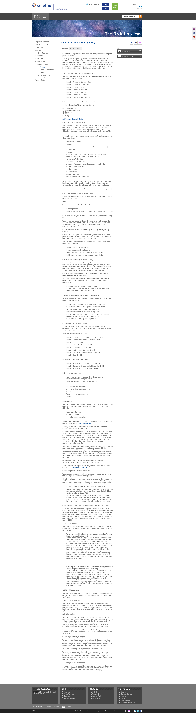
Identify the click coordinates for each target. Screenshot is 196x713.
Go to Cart (139, 8)
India (63, 707)
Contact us (126, 51)
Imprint (42, 73)
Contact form (127, 56)
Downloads (41, 61)
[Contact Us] (105, 9)
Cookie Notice (75, 49)
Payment (40, 59)
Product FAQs (40, 80)
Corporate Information (43, 42)
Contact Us (39, 47)
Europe (48, 707)
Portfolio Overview (70, 698)
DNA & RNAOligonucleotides (40, 16)
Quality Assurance (41, 45)
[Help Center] (105, 6)
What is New (96, 694)
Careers (123, 696)
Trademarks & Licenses (45, 76)
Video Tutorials (42, 53)
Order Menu (115, 7)
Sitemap (90, 711)
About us (123, 692)
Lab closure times (41, 83)
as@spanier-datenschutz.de (72, 119)
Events (123, 698)
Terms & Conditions (47, 70)
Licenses (117, 711)
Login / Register (94, 4)
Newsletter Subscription (128, 702)
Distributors (96, 698)
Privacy (42, 67)
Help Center (39, 50)
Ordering (40, 56)
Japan (69, 707)
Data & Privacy (42, 64)
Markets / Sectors (126, 694)
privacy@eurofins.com (85, 423)
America (56, 707)
